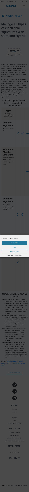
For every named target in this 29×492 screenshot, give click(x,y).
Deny (14, 247)
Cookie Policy (10, 255)
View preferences (14, 251)
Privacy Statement (18, 255)
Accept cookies (14, 242)
